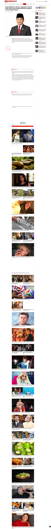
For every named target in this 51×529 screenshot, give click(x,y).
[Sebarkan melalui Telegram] (25, 123)
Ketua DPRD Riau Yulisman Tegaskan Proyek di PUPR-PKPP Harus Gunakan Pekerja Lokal (22, 126)
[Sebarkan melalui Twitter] (22, 123)
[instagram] (38, 7)
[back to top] (50, 526)
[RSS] (45, 7)
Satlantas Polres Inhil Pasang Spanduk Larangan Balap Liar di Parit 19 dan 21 (42, 34)
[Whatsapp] (43, 7)
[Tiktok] (39, 7)
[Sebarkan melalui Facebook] (20, 123)
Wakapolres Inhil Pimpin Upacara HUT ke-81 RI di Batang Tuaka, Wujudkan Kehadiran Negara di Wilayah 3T (42, 14)
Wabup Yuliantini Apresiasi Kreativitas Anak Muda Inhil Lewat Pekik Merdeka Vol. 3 (42, 47)
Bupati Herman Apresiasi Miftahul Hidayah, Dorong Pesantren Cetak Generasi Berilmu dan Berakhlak (42, 39)
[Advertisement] (23, 48)
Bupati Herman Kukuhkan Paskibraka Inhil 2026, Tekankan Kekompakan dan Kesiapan (42, 18)
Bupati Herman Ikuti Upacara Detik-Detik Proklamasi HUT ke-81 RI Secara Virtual (42, 26)
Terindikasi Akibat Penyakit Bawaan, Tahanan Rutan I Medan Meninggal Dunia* (42, 30)
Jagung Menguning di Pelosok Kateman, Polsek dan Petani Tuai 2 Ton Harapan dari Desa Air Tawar (42, 51)
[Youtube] (42, 7)
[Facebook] (36, 7)
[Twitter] (40, 7)
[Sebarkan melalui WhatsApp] (23, 123)
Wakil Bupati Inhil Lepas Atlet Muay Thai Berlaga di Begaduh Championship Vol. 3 (42, 22)
